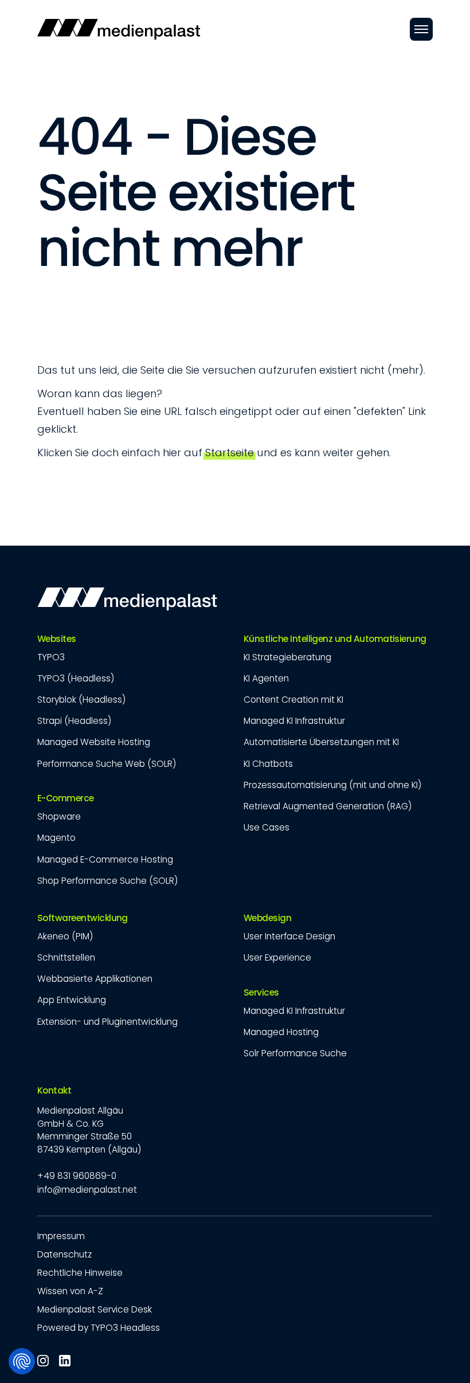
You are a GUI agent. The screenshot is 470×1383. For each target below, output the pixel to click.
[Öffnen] (421, 29)
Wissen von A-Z (70, 1291)
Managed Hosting (281, 1032)
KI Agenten (266, 678)
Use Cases (266, 827)
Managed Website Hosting (93, 742)
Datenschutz (64, 1254)
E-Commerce (65, 798)
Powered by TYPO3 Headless (98, 1328)
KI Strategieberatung (287, 657)
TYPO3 (51, 657)
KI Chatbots (268, 764)
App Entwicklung (71, 1000)
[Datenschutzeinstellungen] (22, 1361)
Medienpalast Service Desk (94, 1309)
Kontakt (54, 1090)
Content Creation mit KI (293, 700)
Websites (56, 639)
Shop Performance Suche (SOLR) (107, 881)
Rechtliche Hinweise (80, 1273)
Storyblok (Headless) (81, 700)
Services (261, 992)
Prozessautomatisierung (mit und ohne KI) (332, 785)
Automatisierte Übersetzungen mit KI (321, 742)
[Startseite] (118, 29)
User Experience (277, 957)
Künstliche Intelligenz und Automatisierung (335, 639)
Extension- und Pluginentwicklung (107, 1022)
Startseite (229, 452)
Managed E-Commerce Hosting (105, 859)
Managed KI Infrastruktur (294, 721)
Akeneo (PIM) (65, 936)
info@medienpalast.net (87, 1190)
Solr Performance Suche (295, 1053)
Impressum (61, 1236)
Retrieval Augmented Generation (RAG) (328, 806)
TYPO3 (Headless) (75, 678)
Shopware (59, 816)
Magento (56, 838)
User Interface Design (289, 936)
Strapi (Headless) (74, 721)
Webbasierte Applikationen (94, 979)
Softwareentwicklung (82, 918)
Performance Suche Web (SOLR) (106, 764)
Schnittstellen (66, 957)
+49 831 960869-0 (76, 1176)
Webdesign (267, 918)
